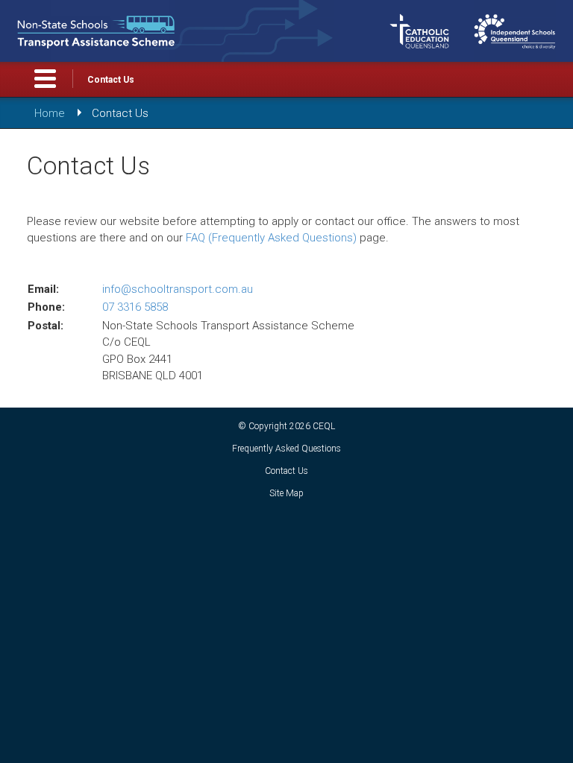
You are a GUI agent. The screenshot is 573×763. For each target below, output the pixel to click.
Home (49, 113)
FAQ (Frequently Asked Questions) (271, 237)
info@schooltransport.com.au (177, 289)
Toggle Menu (45, 78)
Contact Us (110, 80)
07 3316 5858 (135, 307)
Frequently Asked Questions (286, 448)
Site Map (286, 493)
